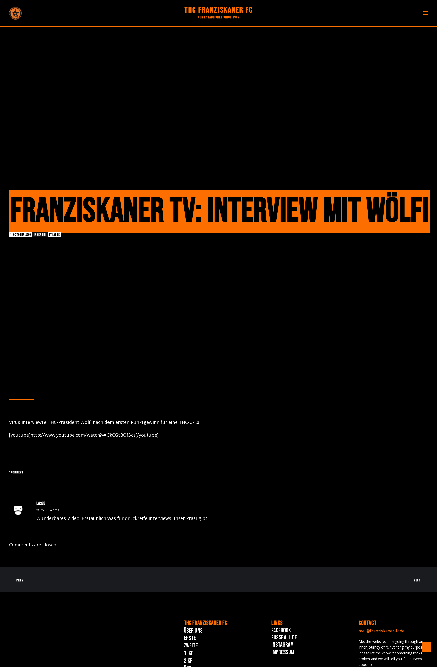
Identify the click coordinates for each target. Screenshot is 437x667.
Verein (41, 235)
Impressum (282, 652)
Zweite (191, 645)
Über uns (193, 630)
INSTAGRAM (282, 645)
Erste (190, 638)
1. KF (188, 653)
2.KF (188, 660)
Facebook (281, 630)
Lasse (56, 235)
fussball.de (284, 637)
